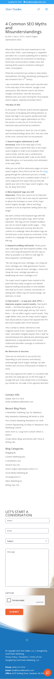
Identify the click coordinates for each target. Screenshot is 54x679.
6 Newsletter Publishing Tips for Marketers (23, 412)
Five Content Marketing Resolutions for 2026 (24, 420)
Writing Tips (10, 485)
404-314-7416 (18, 398)
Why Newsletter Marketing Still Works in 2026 (24, 416)
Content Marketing (13, 456)
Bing (45, 171)
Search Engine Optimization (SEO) (19, 469)
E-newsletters (11, 461)
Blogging (9, 452)
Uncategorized (11, 477)
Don (10, 36)
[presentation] (25, 600)
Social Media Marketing (15, 473)
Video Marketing (12, 481)
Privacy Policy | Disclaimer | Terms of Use (23, 657)
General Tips (10, 465)
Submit (14, 612)
